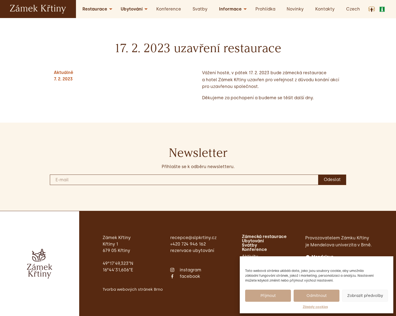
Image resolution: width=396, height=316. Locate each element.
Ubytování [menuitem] (132, 9)
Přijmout (268, 295)
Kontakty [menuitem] (325, 9)
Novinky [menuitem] (295, 9)
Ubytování (253, 241)
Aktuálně (63, 72)
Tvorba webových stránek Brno (133, 289)
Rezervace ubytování (192, 250)
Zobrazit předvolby (365, 295)
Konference (254, 249)
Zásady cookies (315, 307)
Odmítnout (317, 295)
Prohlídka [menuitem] (265, 9)
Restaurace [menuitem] (94, 9)
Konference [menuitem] (168, 9)
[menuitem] (353, 9)
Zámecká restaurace (264, 237)
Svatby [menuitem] (200, 9)
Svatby (249, 245)
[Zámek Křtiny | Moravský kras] (38, 8)
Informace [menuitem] (230, 9)
